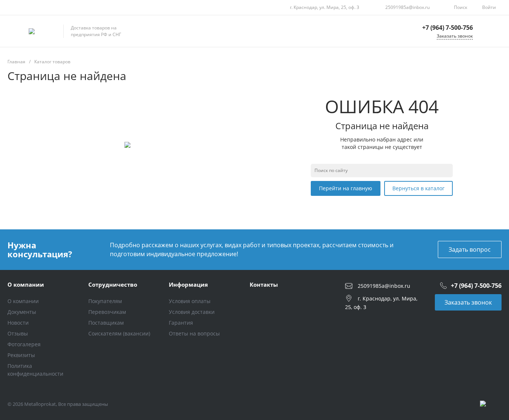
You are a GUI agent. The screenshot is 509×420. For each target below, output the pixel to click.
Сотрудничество (112, 284)
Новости (18, 322)
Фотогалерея (24, 344)
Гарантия (181, 322)
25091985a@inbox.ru (407, 7)
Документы (21, 311)
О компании (25, 284)
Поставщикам (106, 322)
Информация (188, 284)
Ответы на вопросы (194, 333)
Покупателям (105, 301)
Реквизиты (21, 355)
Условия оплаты (190, 301)
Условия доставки (192, 311)
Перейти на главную (345, 188)
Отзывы (17, 333)
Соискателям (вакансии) (119, 333)
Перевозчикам (107, 311)
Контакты (264, 284)
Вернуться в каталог (418, 188)
